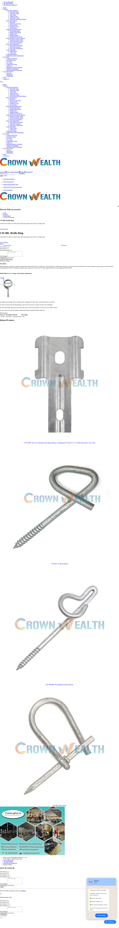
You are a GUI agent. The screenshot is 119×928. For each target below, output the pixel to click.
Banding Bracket (14, 35)
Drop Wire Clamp (14, 12)
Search (1, 173)
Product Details (6, 261)
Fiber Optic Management (12, 44)
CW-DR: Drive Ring (59, 806)
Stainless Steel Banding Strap (13, 29)
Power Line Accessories (16, 42)
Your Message (4, 256)
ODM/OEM (9, 76)
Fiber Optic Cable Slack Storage (18, 19)
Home (4, 7)
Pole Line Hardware (11, 20)
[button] (59, 81)
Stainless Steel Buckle (15, 32)
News (4, 77)
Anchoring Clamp (14, 13)
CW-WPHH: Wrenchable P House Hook (59, 685)
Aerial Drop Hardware (12, 10)
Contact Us (6, 79)
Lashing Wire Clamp (11, 64)
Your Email (3, 248)
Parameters (5, 313)
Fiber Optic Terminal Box (16, 48)
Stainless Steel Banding (12, 68)
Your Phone (3, 875)
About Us (8, 73)
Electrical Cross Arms (15, 23)
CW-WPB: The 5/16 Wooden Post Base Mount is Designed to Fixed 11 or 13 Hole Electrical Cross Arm (59, 443)
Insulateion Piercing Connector (14, 67)
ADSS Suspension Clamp (16, 41)
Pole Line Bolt (13, 25)
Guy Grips (9, 61)
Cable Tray (9, 66)
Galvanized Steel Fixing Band (14, 70)
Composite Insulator (11, 54)
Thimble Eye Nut (14, 26)
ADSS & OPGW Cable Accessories (15, 38)
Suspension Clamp (14, 18)
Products (5, 9)
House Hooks (13, 28)
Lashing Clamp (14, 16)
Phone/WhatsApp (4, 250)
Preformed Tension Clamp (16, 39)
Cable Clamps (13, 51)
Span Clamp (13, 15)
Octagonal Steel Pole (11, 58)
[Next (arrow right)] (2, 918)
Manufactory (9, 74)
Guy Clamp (9, 63)
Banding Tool (13, 34)
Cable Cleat (13, 52)
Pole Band (12, 22)
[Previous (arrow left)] (0, 918)
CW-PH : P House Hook (59, 564)
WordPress (23, 890)
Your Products (4, 876)
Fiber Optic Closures (15, 47)
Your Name (3, 247)
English (4, 175)
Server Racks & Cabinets (16, 45)
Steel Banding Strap (15, 31)
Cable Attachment (11, 50)
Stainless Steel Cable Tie (16, 36)
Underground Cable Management (15, 55)
